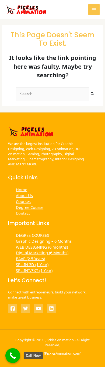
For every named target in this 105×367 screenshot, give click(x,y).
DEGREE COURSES (32, 235)
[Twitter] (25, 308)
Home (21, 189)
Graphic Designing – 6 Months (44, 241)
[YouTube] (38, 308)
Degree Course (29, 207)
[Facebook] (12, 308)
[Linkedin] (51, 308)
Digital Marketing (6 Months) (42, 252)
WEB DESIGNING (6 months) (42, 247)
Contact (23, 213)
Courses (23, 201)
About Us (24, 195)
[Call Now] (12, 355)
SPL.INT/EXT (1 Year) (34, 270)
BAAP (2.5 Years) (30, 258)
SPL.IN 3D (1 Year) (32, 264)
